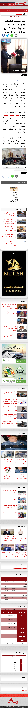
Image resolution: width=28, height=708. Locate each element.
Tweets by (24, 690)
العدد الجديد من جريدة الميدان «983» (10, 513)
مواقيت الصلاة (20, 652)
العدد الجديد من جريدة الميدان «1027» (10, 491)
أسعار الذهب (21, 606)
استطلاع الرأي (20, 564)
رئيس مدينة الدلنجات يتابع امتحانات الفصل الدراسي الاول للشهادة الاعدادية (10, 228)
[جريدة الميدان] (14, 274)
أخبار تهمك (21, 433)
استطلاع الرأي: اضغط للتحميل (20, 568)
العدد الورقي (21, 487)
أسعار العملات (20, 574)
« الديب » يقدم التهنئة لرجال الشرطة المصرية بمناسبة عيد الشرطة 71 (9, 214)
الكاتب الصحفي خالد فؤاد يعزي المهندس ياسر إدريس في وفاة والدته (7, 554)
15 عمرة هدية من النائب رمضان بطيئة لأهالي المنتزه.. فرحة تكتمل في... (20, 554)
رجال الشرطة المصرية (11, 114)
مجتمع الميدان (20, 526)
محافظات (19, 14)
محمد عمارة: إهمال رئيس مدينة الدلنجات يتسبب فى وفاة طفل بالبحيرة (10, 243)
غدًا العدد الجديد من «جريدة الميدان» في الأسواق (10, 506)
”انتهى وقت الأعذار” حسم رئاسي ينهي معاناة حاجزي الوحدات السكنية (7, 538)
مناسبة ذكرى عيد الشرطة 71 (19, 169)
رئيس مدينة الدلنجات (19, 167)
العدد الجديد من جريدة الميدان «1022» (10, 498)
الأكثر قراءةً (21, 388)
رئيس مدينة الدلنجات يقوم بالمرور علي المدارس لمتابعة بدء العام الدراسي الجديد (9, 221)
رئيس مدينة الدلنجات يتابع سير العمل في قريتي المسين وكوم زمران (9, 236)
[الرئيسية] (11, 4)
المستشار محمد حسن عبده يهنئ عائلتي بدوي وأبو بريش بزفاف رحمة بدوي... (20, 538)
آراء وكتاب (22, 301)
